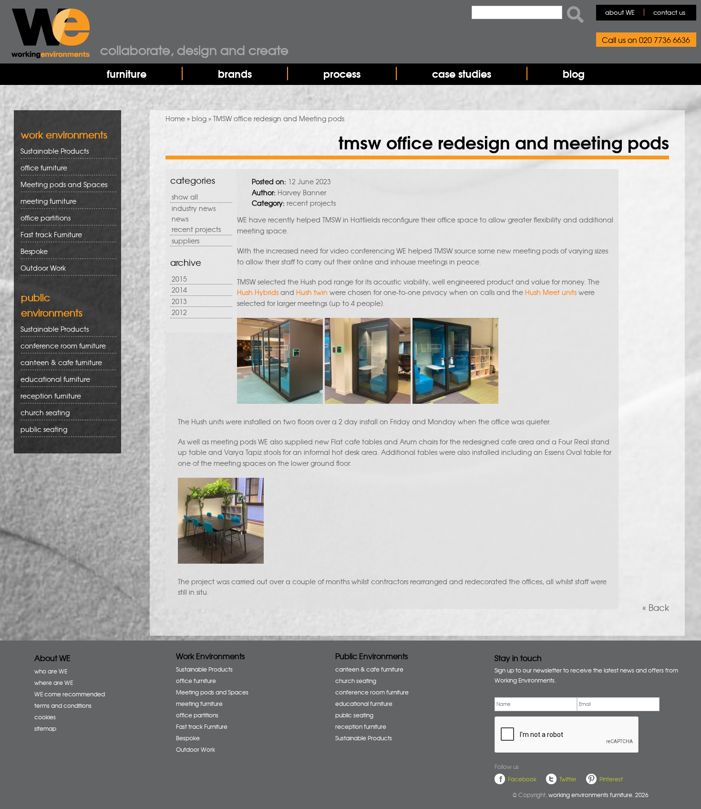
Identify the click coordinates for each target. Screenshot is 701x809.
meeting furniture (45, 201)
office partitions (42, 218)
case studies (461, 73)
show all (185, 196)
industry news (194, 208)
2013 (179, 301)
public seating (40, 429)
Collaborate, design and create (194, 50)
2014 (179, 289)
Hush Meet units (551, 292)
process (342, 73)
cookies (45, 717)
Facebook (522, 779)
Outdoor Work (43, 268)
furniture (126, 73)
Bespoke (34, 251)
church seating (45, 412)
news (180, 218)
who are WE (50, 671)
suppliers (185, 240)
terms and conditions (63, 705)
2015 (179, 279)
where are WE (53, 682)
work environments (64, 134)
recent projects (196, 229)
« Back (655, 607)
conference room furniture (60, 346)
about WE (620, 12)
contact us (669, 12)
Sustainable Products (55, 151)
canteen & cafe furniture (58, 362)
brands (235, 73)
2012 (179, 312)
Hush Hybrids (257, 292)
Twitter (568, 779)
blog (574, 73)
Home (175, 118)
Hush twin (312, 292)
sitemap (45, 728)
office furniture (40, 168)
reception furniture (47, 396)
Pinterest (611, 779)
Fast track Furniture (51, 234)
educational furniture (52, 379)
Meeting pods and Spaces (60, 184)
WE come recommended (69, 694)
